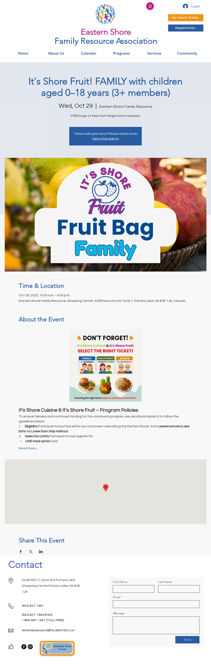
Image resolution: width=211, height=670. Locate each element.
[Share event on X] (31, 551)
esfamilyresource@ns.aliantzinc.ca (48, 630)
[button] (150, 6)
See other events (105, 138)
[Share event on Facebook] (21, 551)
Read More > (28, 448)
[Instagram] (30, 646)
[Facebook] (23, 646)
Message (119, 613)
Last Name (165, 581)
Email (116, 597)
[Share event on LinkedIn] (41, 551)
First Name (120, 581)
